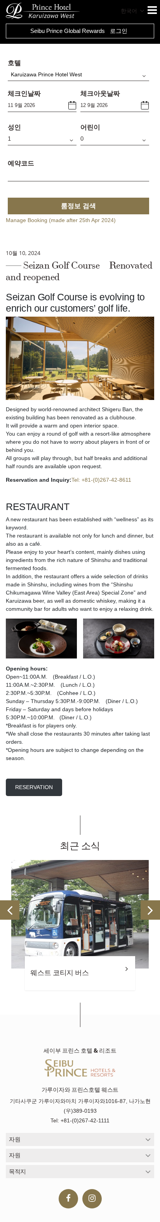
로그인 (118, 31)
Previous (9, 910)
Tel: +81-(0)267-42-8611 (101, 480)
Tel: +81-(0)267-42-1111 (80, 1120)
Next (150, 910)
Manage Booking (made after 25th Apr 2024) (61, 220)
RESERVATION (34, 787)
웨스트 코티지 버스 (59, 973)
